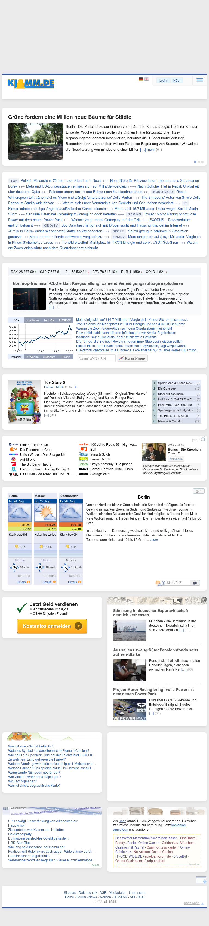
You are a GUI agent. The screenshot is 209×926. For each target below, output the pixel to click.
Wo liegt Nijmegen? (22, 781)
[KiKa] (83, 459)
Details (21, 582)
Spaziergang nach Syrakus (176, 410)
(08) (53, 414)
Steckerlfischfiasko (171, 393)
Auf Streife (27, 459)
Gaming (134, 214)
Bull (93, 449)
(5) (199, 404)
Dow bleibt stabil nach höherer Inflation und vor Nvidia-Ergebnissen (126, 332)
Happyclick (16, 825)
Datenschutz (88, 892)
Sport (118, 231)
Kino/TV (51, 225)
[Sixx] (83, 464)
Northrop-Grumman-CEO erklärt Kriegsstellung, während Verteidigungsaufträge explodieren (98, 283)
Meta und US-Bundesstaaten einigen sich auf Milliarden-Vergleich (77, 186)
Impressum (137, 892)
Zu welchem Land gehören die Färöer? (37, 759)
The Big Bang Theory (35, 464)
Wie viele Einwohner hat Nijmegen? (34, 776)
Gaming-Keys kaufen (162, 847)
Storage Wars (100, 473)
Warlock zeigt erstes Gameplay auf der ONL (106, 219)
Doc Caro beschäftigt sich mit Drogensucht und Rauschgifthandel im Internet (121, 225)
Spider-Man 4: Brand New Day (178, 383)
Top (13, 181)
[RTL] (13, 454)
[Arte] (83, 444)
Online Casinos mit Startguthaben (140, 860)
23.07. (69, 387)
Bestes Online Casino (143, 842)
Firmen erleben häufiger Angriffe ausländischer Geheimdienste (57, 208)
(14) (198, 421)
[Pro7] (13, 464)
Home (69, 896)
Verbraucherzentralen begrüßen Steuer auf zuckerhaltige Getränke (57, 860)
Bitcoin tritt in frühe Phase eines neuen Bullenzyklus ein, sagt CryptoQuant (131, 345)
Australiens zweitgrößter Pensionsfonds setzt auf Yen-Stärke (155, 652)
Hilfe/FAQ (120, 896)
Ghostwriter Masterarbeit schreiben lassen (146, 837)
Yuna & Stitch (100, 454)
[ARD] (13, 444)
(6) (199, 399)
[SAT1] (13, 459)
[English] (146, 79)
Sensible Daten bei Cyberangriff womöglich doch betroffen (71, 213)
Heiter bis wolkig (45, 534)
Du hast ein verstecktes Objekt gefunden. (38, 838)
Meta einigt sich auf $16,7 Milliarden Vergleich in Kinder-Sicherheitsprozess (132, 319)
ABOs (96, 864)
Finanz (119, 237)
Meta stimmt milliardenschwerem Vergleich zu (66, 236)
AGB (103, 892)
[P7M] (83, 473)
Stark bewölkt (18, 534)
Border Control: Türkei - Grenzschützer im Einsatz (126, 468)
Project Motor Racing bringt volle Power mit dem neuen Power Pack (153, 691)
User (122, 820)
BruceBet (180, 856)
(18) (198, 388)
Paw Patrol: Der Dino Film (175, 404)
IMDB (59, 387)
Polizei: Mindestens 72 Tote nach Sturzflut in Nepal (61, 180)
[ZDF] (13, 449)
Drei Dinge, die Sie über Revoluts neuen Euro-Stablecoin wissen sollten (129, 341)
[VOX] (13, 474)
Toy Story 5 (54, 382)
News (92, 896)
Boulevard (163, 192)
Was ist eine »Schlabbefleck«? (31, 746)
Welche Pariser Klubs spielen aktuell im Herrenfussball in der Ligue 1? (60, 767)
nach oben (192, 902)
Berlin (144, 497)
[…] (51, 306)
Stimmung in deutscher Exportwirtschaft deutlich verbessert (150, 612)
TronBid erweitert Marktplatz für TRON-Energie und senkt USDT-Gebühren (120, 242)
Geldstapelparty (20, 833)
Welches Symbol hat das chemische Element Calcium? (49, 750)
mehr (154, 539)
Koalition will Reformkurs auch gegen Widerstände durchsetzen (55, 851)
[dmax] (83, 468)
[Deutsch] (141, 79)
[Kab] (84, 449)
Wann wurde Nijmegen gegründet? (34, 772)
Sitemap (70, 892)
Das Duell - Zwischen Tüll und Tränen (47, 474)
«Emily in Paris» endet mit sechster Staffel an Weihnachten (55, 230)
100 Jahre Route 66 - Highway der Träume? (122, 444)
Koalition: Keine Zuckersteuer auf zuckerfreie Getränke (116, 336)
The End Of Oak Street (173, 415)
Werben (105, 896)
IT (185, 203)
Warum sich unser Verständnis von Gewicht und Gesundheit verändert (118, 202)
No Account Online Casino (153, 851)
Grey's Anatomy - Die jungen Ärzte (115, 464)
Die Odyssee (167, 388)
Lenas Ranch (100, 459)
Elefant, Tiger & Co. (34, 444)
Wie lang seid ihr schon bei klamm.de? (36, 846)
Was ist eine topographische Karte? (34, 785)
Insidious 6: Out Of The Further (178, 399)
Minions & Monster (170, 421)
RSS (140, 896)
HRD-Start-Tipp (19, 842)
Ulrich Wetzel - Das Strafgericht (43, 454)
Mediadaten (118, 892)
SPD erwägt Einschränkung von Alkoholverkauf (43, 820)
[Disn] (83, 454)
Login (163, 80)
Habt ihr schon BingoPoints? (29, 855)
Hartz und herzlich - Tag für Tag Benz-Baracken (55, 469)
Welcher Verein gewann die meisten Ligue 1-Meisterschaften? (54, 763)
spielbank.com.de (158, 856)
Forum (48, 387)
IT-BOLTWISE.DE (129, 856)
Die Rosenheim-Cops (36, 449)
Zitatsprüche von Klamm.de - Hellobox (36, 829)
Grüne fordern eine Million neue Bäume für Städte (69, 116)
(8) (199, 383)
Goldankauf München (178, 842)
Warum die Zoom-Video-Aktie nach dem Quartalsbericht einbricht (124, 328)
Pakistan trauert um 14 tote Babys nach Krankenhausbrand (95, 191)
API (132, 896)
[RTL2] (13, 468)
